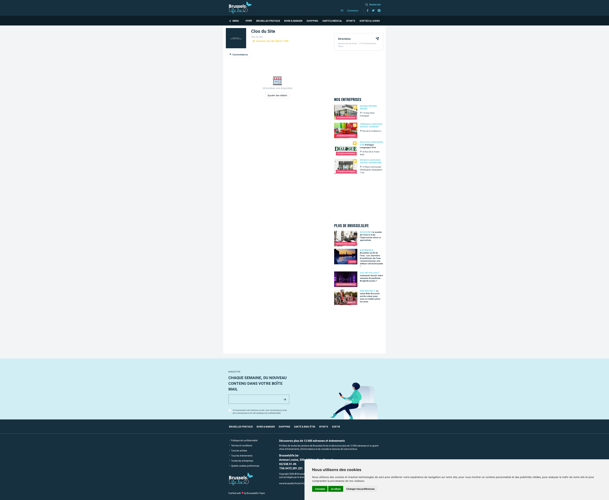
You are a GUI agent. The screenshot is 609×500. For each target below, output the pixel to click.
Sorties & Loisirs (370, 21)
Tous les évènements (241, 455)
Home (249, 20)
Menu (235, 21)
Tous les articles (239, 450)
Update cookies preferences (245, 466)
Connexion (352, 10)
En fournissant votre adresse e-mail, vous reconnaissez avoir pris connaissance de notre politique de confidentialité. (260, 411)
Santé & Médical (332, 21)
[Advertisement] (277, 145)
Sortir (336, 426)
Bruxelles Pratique (268, 21)
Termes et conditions (241, 445)
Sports (350, 21)
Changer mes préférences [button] (360, 488)
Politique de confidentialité (244, 440)
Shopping (312, 21)
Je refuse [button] (336, 488)
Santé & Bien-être (304, 426)
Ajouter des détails (277, 95)
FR (342, 10)
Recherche (375, 4)
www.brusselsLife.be (289, 483)
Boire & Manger (293, 21)
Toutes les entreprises (242, 460)
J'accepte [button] (320, 488)
